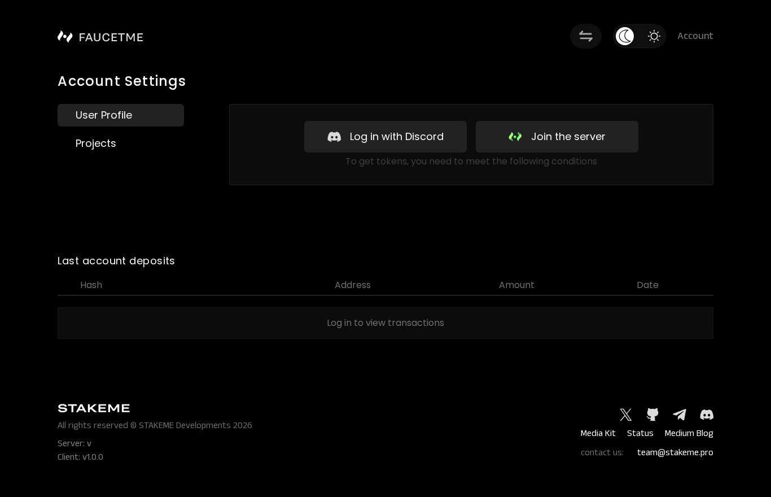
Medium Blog (689, 433)
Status (640, 433)
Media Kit (598, 433)
